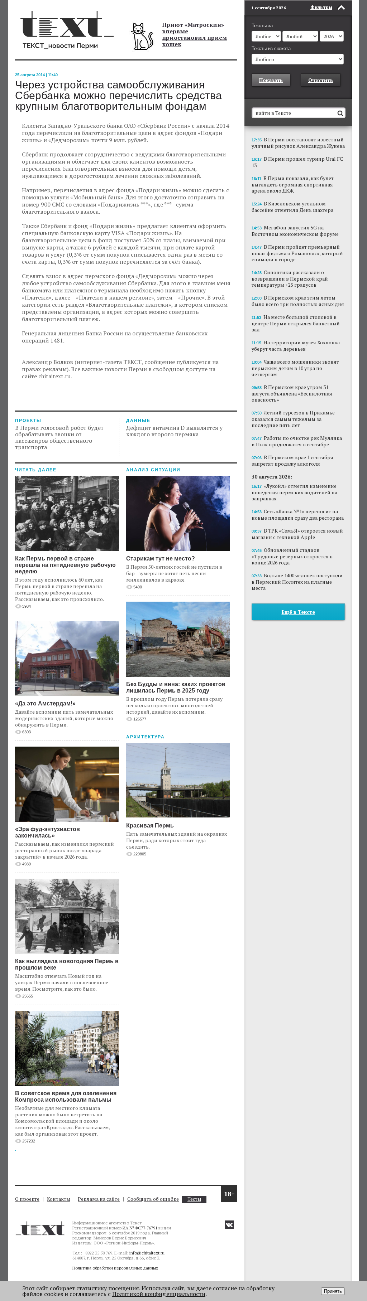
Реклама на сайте (99, 1198)
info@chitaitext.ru (147, 1253)
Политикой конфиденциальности (158, 1294)
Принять (333, 1291)
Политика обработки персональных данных (115, 1268)
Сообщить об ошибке (153, 1198)
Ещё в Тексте (298, 611)
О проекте (27, 1198)
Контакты (58, 1198)
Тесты (194, 1199)
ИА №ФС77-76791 (140, 1227)
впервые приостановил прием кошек (194, 37)
